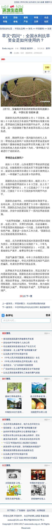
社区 (46, 21)
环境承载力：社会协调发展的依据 (30, 303)
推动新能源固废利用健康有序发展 (18, 339)
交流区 (16, 2)
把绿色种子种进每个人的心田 (16, 342)
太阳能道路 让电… (13, 483)
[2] (24, 296)
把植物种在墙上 (38, 499)
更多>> (47, 333)
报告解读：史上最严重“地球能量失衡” (20, 350)
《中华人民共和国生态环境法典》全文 (20, 361)
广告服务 (21, 510)
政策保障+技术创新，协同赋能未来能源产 (22, 446)
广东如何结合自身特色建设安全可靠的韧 (21, 369)
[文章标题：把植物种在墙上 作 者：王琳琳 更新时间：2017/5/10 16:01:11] (38, 495)
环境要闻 (40, 28)
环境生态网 (20, 28)
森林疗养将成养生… (14, 396)
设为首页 (32, 2)
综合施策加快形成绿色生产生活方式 (19, 346)
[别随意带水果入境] (39, 408)
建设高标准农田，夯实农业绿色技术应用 (21, 439)
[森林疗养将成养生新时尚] (14, 392)
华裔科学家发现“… (38, 483)
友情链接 (41, 510)
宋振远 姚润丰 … (28, 48)
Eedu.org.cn (7, 48)
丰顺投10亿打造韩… (14, 412)
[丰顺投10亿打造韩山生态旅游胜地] (14, 408)
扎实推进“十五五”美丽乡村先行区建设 (20, 458)
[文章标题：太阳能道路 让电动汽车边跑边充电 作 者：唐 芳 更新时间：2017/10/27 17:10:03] (13, 479)
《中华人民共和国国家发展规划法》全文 (21, 357)
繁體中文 (48, 2)
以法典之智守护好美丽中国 (15, 354)
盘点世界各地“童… (38, 396)
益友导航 (31, 510)
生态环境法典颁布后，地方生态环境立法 (21, 424)
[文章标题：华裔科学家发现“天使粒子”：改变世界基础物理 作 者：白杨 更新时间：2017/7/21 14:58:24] (38, 479)
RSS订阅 (24, 2)
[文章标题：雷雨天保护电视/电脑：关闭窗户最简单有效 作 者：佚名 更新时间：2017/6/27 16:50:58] (13, 495)
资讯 (30, 28)
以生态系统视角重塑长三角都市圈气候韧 (21, 372)
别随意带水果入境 (39, 412)
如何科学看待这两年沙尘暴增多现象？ (20, 431)
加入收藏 (40, 2)
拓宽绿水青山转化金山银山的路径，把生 (21, 435)
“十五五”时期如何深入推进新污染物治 (20, 443)
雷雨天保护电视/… (13, 499)
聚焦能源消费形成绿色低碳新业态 (18, 450)
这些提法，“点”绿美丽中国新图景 (18, 365)
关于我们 (11, 510)
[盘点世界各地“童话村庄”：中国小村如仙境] (39, 392)
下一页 (29, 296)
